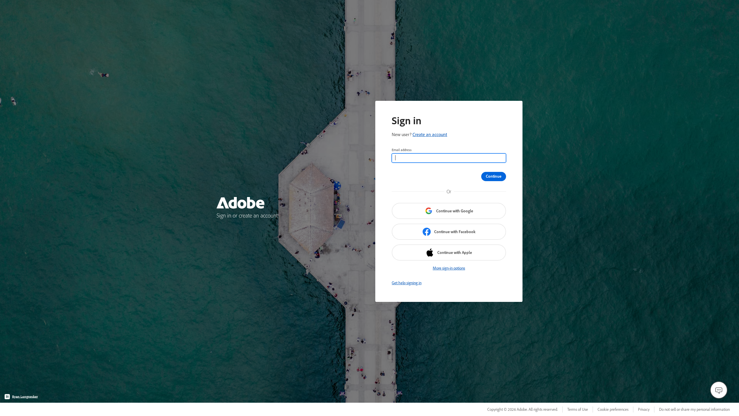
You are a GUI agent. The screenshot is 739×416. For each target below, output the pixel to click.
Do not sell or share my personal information (694, 409)
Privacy (644, 409)
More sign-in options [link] (449, 268)
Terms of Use (577, 409)
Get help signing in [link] (406, 282)
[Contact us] (718, 390)
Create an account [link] (430, 134)
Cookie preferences (613, 409)
